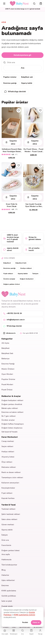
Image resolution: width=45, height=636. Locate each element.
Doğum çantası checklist (12, 404)
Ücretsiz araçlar (9, 279)
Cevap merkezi (8, 441)
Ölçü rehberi (7, 462)
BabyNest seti (27, 77)
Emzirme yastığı (9, 83)
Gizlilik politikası (9, 596)
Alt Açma (5, 343)
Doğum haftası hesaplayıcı (13, 424)
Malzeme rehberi (9, 467)
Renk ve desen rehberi (11, 472)
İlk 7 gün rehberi (9, 416)
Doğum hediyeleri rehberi (12, 400)
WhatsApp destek (17, 91)
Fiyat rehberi (8, 274)
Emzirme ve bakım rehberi (12, 412)
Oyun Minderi (7, 374)
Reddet (25, 622)
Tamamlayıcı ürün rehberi (12, 477)
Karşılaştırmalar (8, 488)
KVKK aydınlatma (9, 590)
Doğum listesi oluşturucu (12, 428)
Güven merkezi (8, 524)
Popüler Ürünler (8, 379)
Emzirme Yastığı (8, 364)
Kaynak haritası (8, 498)
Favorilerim (6, 545)
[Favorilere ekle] (18, 110)
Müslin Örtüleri (8, 369)
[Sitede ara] (34, 3)
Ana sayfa (6, 554)
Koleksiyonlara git (22, 55)
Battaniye (5, 358)
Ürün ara (5, 540)
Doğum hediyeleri (27, 279)
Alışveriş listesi (8, 457)
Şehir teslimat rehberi (11, 514)
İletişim (35, 274)
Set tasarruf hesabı (10, 432)
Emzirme (5, 585)
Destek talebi (7, 606)
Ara (22, 67)
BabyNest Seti (21, 263)
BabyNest (7, 263)
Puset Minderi (7, 384)
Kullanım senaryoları (10, 483)
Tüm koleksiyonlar (9, 565)
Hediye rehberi (26, 268)
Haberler (5, 575)
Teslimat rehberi (8, 509)
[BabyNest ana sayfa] (19, 3)
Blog (4, 570)
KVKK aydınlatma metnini (24, 615)
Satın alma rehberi (9, 519)
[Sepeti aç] (41, 3)
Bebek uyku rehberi (10, 408)
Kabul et (36, 622)
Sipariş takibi (26, 83)
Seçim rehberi (7, 446)
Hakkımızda (6, 559)
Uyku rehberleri (8, 580)
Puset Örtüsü (7, 389)
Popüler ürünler (9, 77)
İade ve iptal (7, 601)
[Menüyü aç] (4, 3)
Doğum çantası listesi (11, 284)
